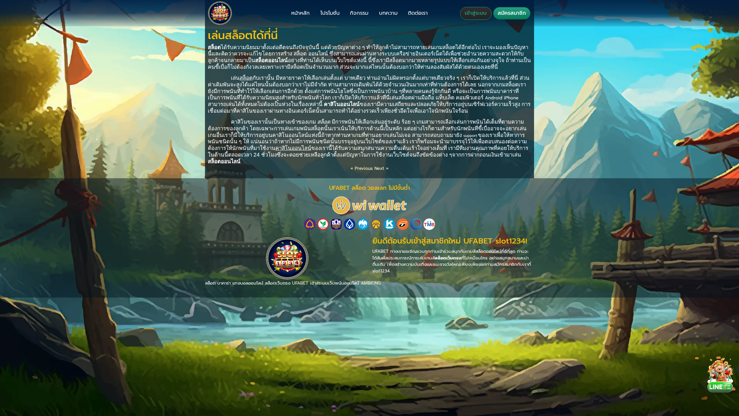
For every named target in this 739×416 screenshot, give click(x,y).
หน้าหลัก (300, 13)
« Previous (361, 168)
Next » (381, 168)
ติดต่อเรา (418, 13)
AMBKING (371, 283)
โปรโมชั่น (329, 13)
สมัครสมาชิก (512, 13)
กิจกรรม (359, 13)
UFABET (300, 283)
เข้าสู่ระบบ (476, 13)
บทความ (388, 13)
